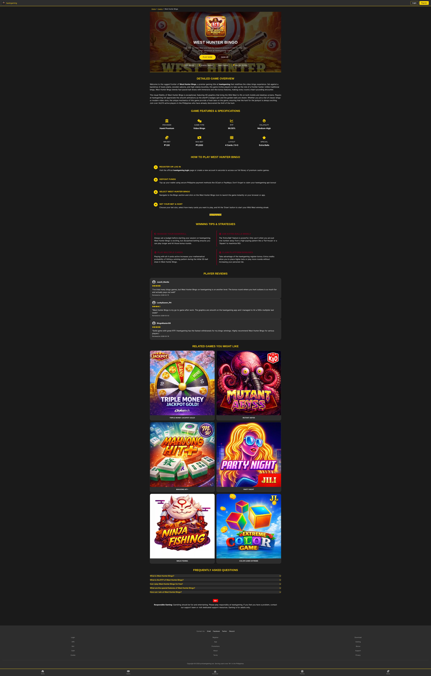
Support (358, 651)
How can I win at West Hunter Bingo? (166, 592)
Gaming (358, 642)
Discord (231, 631)
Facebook (216, 631)
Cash (73, 651)
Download (358, 637)
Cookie (73, 655)
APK (73, 642)
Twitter (224, 631)
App (215, 642)
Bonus (358, 646)
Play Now (207, 57)
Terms (215, 655)
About (215, 651)
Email (209, 631)
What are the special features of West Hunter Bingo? (172, 588)
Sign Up (224, 57)
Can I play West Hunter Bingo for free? (166, 584)
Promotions (216, 646)
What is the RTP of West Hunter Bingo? (167, 580)
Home (154, 9)
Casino (160, 9)
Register (424, 3)
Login (414, 3)
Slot (73, 646)
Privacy (358, 655)
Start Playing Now (215, 215)
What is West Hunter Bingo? (162, 576)
